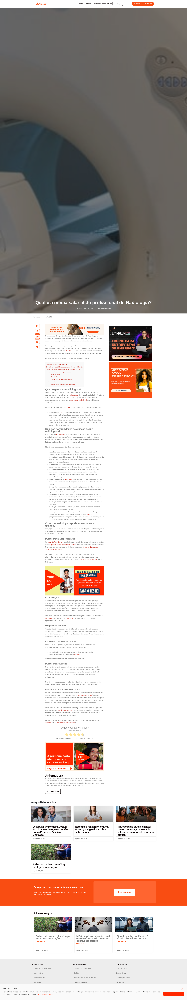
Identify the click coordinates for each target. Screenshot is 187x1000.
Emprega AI (69, 618)
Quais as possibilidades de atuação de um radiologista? (64, 367)
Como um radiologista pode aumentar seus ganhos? (63, 369)
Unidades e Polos (39, 978)
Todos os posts (53, 791)
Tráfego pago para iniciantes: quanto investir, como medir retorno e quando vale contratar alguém (136, 830)
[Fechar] (182, 989)
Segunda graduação (123, 978)
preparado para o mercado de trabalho (62, 544)
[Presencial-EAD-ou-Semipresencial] (130, 380)
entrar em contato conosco (66, 722)
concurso (90, 514)
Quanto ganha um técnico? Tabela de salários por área (132, 937)
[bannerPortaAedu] (74, 756)
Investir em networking (57, 382)
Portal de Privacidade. (45, 994)
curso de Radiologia (55, 542)
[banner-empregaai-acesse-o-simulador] (130, 343)
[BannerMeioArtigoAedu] (74, 580)
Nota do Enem (121, 973)
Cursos (88, 4)
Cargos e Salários (82, 308)
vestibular (48, 722)
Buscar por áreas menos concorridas (62, 384)
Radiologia (60, 434)
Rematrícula (120, 982)
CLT (62, 412)
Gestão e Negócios (80, 982)
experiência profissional (78, 400)
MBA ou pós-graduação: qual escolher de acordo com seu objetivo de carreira (93, 938)
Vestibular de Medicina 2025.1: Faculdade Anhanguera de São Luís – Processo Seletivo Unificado (50, 830)
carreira (77, 655)
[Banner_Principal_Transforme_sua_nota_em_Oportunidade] (74, 329)
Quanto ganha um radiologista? (56, 364)
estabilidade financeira (65, 710)
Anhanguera (49, 618)
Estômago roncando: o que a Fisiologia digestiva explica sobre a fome (91, 829)
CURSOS (93, 308)
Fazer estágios (54, 374)
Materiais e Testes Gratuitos (103, 4)
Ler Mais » (40, 941)
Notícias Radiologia (104, 308)
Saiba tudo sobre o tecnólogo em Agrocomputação (49, 866)
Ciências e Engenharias (82, 968)
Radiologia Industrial (84, 695)
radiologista (68, 479)
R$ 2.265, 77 (69, 351)
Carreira (80, 4)
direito (69, 407)
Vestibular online (121, 968)
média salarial (73, 395)
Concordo (173, 994)
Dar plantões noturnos (57, 377)
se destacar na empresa (89, 559)
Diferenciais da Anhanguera (42, 968)
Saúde (76, 973)
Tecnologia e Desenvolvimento (85, 978)
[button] (37, 326)
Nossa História (38, 973)
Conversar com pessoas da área (60, 379)
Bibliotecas (37, 982)
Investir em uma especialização (60, 372)
